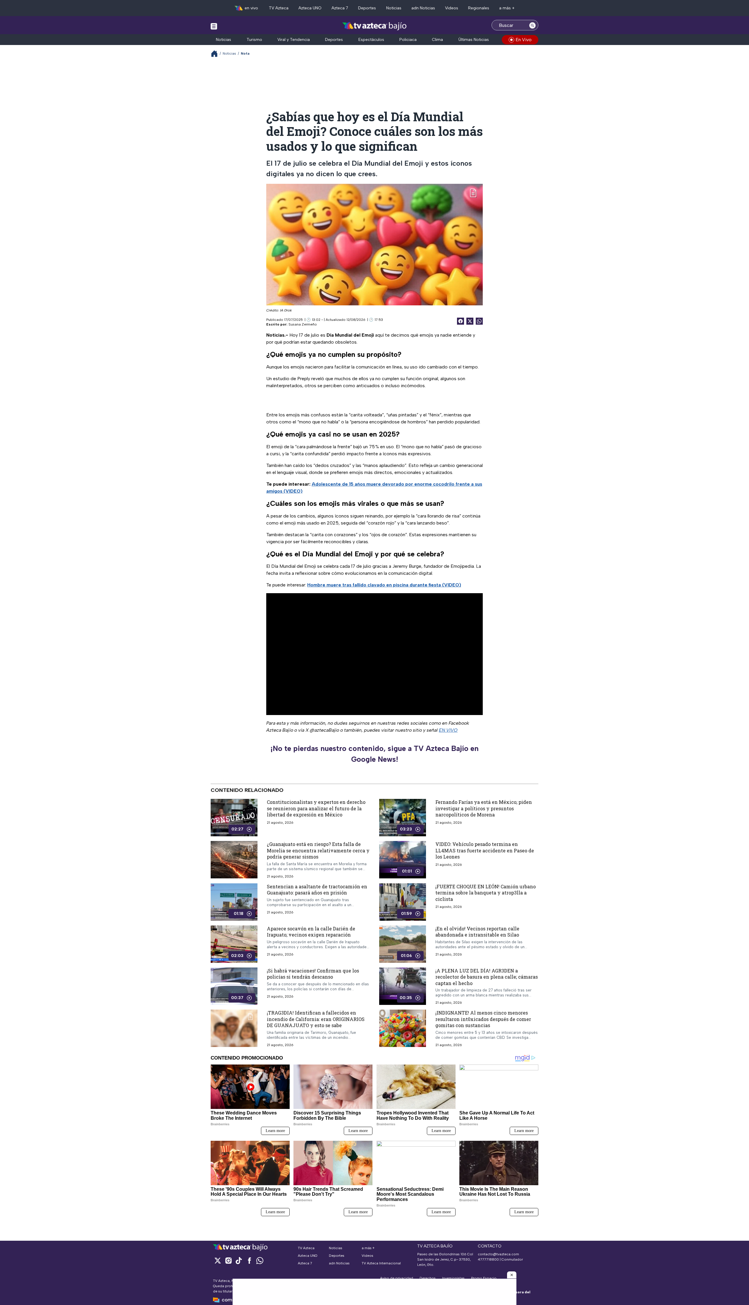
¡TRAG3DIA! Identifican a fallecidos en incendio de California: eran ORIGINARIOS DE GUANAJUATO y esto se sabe (316, 1019)
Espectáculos (371, 39)
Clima (437, 39)
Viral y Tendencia (293, 39)
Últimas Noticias (473, 39)
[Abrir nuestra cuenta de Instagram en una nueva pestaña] (228, 1260)
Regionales (478, 8)
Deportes (367, 8)
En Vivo (524, 39)
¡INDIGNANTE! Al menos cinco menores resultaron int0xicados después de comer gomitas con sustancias (483, 1019)
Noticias (393, 8)
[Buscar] (532, 25)
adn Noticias (423, 8)
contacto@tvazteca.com (498, 1254)
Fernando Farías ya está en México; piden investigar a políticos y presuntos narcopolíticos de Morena (483, 808)
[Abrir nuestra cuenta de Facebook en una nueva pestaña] (249, 1260)
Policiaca (408, 39)
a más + (507, 8)
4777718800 (488, 1259)
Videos (451, 8)
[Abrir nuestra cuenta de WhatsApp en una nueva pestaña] (259, 1260)
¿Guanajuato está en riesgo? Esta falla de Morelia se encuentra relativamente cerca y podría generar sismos (318, 850)
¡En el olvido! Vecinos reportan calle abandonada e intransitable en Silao (477, 931)
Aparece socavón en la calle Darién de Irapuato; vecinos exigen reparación (311, 931)
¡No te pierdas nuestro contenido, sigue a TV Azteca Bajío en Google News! (374, 754)
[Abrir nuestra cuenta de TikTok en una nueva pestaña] (238, 1260)
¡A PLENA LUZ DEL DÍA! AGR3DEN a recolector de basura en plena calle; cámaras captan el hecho (486, 976)
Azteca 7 (339, 8)
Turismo (254, 39)
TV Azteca (278, 8)
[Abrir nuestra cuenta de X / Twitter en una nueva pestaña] (217, 1260)
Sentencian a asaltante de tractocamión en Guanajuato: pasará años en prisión (317, 889)
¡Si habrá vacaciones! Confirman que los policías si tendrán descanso (313, 973)
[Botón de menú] (214, 26)
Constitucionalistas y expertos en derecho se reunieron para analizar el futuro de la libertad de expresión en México (316, 808)
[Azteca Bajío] (374, 26)
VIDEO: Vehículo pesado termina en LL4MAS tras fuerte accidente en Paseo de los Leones (484, 850)
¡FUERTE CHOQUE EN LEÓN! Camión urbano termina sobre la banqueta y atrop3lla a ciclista (485, 892)
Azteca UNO (310, 8)
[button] (511, 1274)
